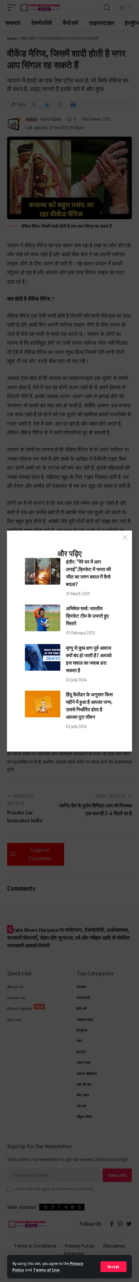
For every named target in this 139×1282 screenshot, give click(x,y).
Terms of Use (46, 1269)
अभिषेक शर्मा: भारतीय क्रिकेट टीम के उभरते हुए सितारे (87, 615)
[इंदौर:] (43, 571)
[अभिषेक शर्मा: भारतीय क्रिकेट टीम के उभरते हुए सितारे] (43, 618)
